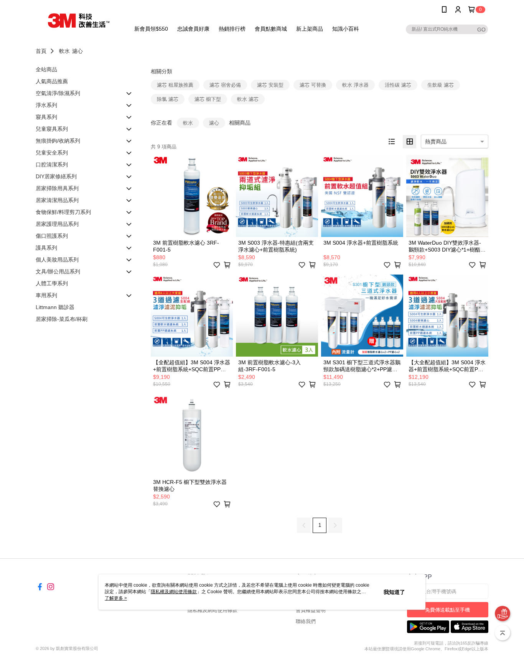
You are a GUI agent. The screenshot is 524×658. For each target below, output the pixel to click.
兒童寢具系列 (52, 129)
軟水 (64, 51)
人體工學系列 (52, 283)
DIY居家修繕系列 (56, 176)
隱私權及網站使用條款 (212, 610)
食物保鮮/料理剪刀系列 (63, 212)
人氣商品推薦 (52, 81)
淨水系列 (46, 105)
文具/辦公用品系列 (58, 271)
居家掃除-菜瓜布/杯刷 (61, 319)
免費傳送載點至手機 (447, 610)
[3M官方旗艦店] (78, 20)
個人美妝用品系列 (57, 260)
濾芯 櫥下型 (207, 99)
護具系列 (46, 248)
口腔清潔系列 (52, 164)
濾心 (77, 51)
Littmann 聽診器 (55, 307)
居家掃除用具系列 (57, 188)
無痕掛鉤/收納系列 (58, 141)
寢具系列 (46, 117)
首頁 (41, 51)
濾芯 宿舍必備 (225, 85)
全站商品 (46, 69)
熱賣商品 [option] (436, 141)
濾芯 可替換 (313, 85)
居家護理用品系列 (57, 224)
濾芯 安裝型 (270, 85)
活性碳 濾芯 (398, 85)
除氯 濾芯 (167, 99)
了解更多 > (116, 598)
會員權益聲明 (311, 610)
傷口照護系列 (52, 236)
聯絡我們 (306, 621)
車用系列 (46, 295)
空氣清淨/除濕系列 (58, 93)
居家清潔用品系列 (57, 200)
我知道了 (394, 592)
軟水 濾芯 (248, 99)
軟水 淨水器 (355, 85)
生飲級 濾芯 (440, 85)
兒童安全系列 (52, 153)
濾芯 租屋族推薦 (175, 85)
